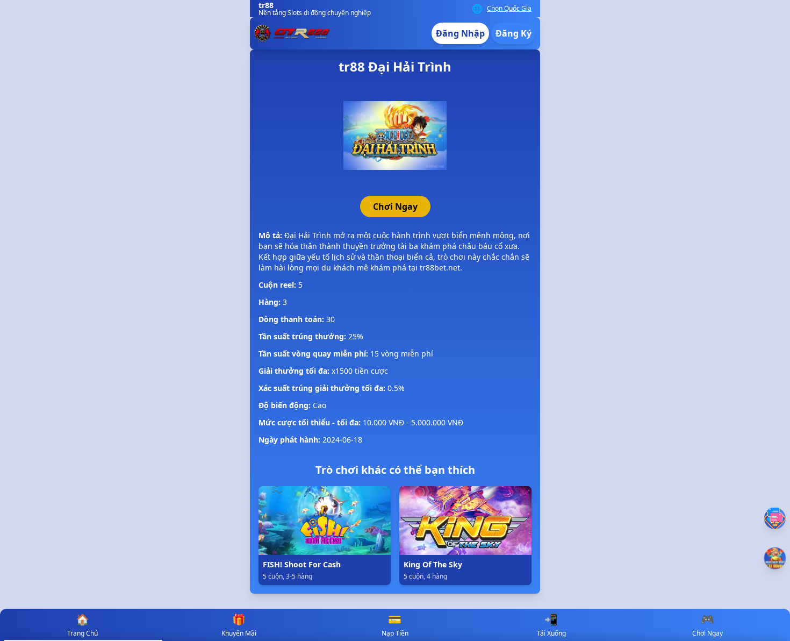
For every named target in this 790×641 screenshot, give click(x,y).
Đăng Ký (513, 33)
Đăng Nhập (460, 33)
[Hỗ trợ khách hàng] (775, 518)
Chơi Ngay (395, 206)
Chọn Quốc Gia (509, 8)
